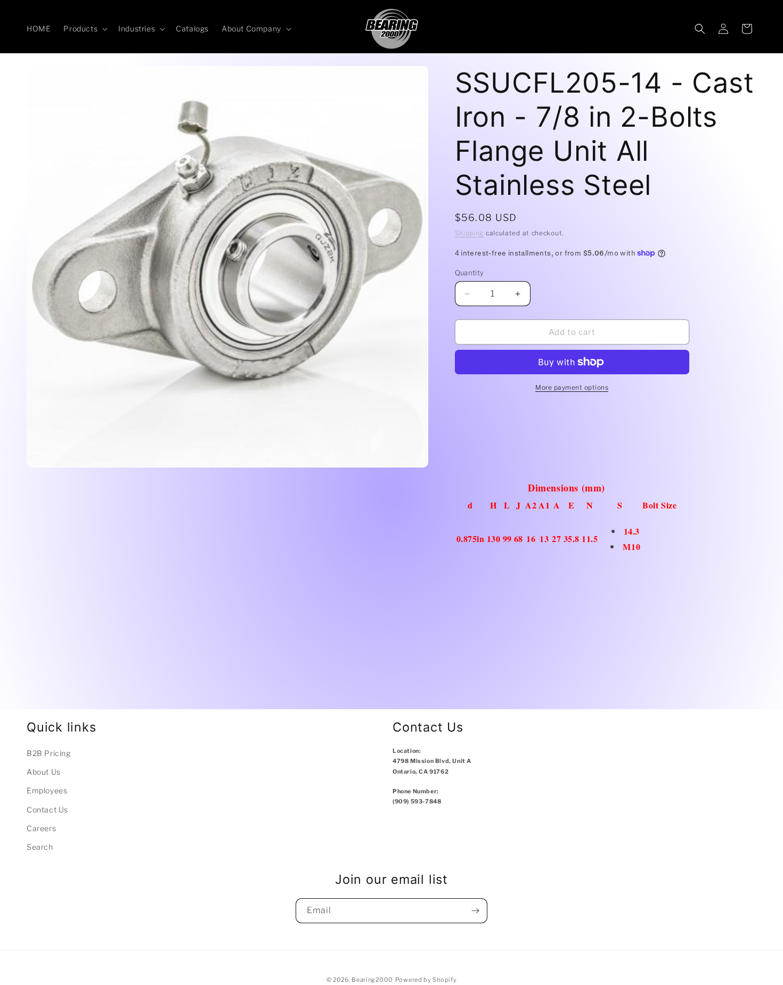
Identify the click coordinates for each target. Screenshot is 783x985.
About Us (44, 771)
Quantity (469, 272)
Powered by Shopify (426, 979)
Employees (47, 790)
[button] (84, 29)
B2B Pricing (49, 753)
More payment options (571, 387)
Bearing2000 (372, 979)
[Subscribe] (475, 910)
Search (40, 846)
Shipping (469, 233)
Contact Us (47, 809)
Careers (41, 828)
